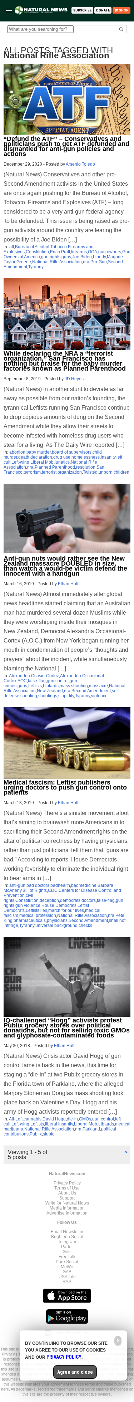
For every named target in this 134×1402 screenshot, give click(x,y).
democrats (70, 900)
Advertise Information (67, 1213)
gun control (58, 680)
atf (11, 246)
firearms (79, 251)
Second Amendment (91, 690)
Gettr (67, 1251)
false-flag (37, 680)
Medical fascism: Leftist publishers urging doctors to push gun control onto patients (65, 787)
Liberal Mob (42, 462)
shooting (28, 695)
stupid (49, 1134)
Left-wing (20, 462)
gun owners (109, 251)
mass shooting (74, 685)
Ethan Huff (68, 583)
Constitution (37, 251)
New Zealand (50, 690)
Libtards (51, 685)
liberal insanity (59, 1124)
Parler (67, 1246)
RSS (67, 1281)
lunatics (62, 462)
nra (86, 261)
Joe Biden (82, 256)
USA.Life (67, 1276)
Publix (36, 1134)
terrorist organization (62, 472)
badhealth (60, 885)
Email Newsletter (67, 1231)
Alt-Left (16, 1119)
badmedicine (83, 885)
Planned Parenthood (55, 467)
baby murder (38, 452)
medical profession (37, 915)
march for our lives (66, 910)
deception (49, 900)
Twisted (90, 472)
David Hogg (54, 1119)
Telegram (67, 1241)
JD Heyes (74, 378)
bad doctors (37, 885)
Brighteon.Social (67, 1236)
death (23, 457)
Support (67, 1198)
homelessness (85, 457)
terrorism (32, 472)
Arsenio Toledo (80, 164)
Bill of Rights (35, 890)
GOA (92, 251)
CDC (53, 890)
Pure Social (67, 1261)
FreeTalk (67, 1256)
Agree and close (75, 1372)
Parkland (91, 1129)
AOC (22, 680)
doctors (88, 900)
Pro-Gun (98, 261)
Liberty (99, 256)
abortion (17, 452)
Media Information (67, 1208)
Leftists (35, 685)
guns (66, 256)
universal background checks (63, 925)
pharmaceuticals (30, 920)
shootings (47, 695)
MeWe (67, 1266)
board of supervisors (71, 452)
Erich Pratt (60, 251)
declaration (41, 457)
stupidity (66, 695)
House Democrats (58, 905)
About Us (67, 1193)
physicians (57, 920)
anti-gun (17, 885)
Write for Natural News (67, 1203)
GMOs (85, 1119)
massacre (98, 685)
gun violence (27, 905)
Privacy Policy (67, 1183)
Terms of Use (67, 1188)
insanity (108, 457)
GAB (67, 1271)
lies (43, 910)
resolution (85, 467)
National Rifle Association (57, 261)
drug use (61, 457)
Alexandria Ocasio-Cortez (34, 675)
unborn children (114, 472)
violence (99, 695)
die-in (72, 1119)
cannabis (32, 1119)
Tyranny (36, 266)
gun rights (50, 256)
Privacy (8, 1354)
